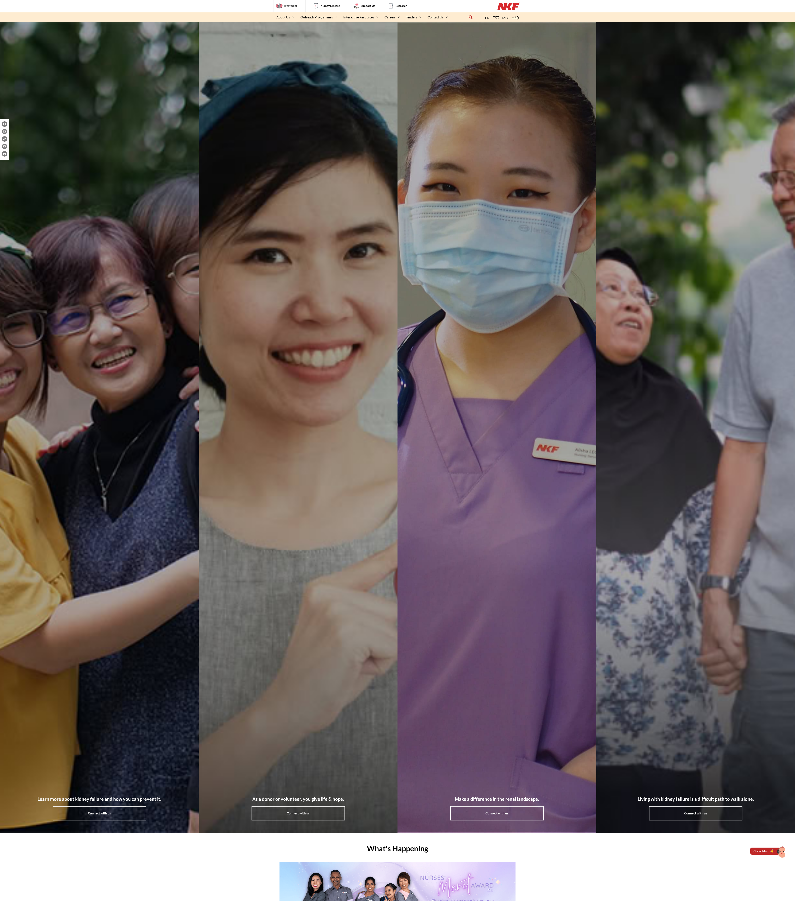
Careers (390, 17)
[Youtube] (4, 146)
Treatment (290, 5)
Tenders (411, 17)
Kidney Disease (330, 5)
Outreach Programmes (316, 17)
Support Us (368, 5)
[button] (470, 17)
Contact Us (436, 17)
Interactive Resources (358, 17)
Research (401, 5)
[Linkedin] (4, 154)
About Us (283, 17)
